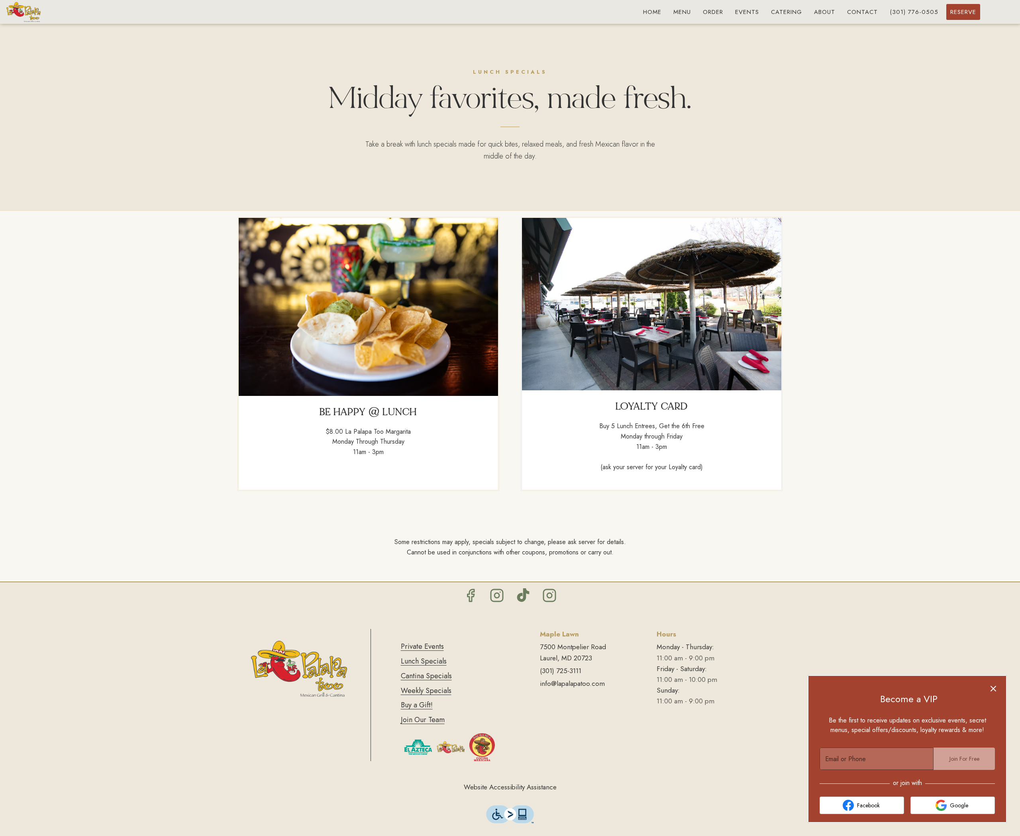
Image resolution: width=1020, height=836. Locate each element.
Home (652, 12)
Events (747, 12)
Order (713, 12)
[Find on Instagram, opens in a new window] (497, 597)
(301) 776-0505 (914, 12)
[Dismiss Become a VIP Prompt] (993, 688)
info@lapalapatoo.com (572, 683)
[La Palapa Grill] (451, 746)
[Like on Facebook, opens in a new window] (470, 597)
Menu (682, 12)
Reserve (963, 12)
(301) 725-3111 (560, 670)
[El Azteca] (418, 746)
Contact (862, 12)
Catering (786, 12)
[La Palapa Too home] (42, 12)
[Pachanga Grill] (482, 746)
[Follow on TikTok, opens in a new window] (523, 597)
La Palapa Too (299, 669)
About (824, 12)
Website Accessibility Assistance (510, 787)
